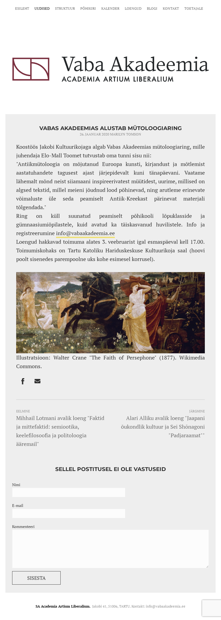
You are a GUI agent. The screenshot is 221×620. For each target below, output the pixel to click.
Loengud (133, 8)
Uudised (42, 8)
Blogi (152, 8)
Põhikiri (88, 8)
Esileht (22, 8)
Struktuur (65, 8)
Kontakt (171, 8)
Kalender (110, 8)
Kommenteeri (23, 526)
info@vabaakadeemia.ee (85, 233)
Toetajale (193, 8)
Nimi (16, 484)
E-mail (17, 505)
